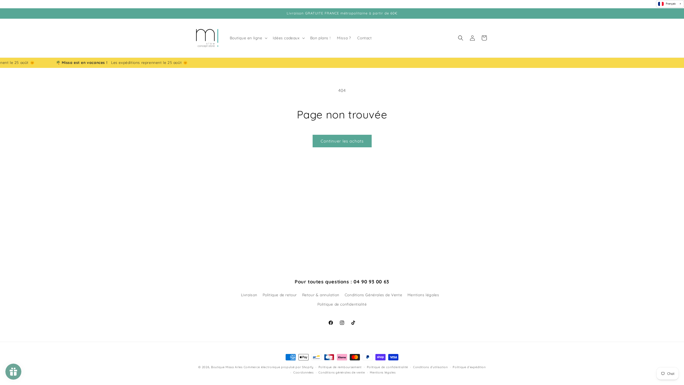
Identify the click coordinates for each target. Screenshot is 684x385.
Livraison (249, 294)
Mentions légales (423, 294)
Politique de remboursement (340, 367)
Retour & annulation (320, 294)
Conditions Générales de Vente (373, 294)
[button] (248, 38)
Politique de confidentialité (342, 304)
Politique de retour (280, 294)
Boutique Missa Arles (227, 367)
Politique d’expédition (469, 367)
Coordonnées (303, 372)
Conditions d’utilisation (430, 367)
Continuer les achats (342, 141)
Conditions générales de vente (341, 372)
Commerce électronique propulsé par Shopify (278, 367)
